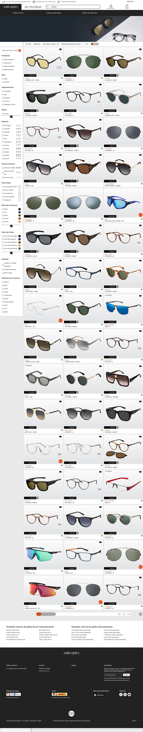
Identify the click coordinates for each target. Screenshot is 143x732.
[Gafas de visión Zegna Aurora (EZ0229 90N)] (43, 378)
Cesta (127, 8)
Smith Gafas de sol (45, 637)
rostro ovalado (8, 190)
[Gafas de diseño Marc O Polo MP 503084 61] (83, 96)
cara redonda (8, 193)
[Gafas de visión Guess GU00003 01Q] (43, 166)
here (127, 680)
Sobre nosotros (11, 665)
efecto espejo (8, 273)
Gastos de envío (44, 671)
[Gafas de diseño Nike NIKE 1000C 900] (43, 307)
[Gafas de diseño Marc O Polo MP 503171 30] (43, 131)
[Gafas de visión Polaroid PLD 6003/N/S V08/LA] (83, 131)
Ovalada (6, 152)
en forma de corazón (10, 186)
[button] (10, 7)
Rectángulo (7, 125)
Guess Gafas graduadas (79, 635)
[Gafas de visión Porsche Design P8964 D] (123, 307)
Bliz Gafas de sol (44, 630)
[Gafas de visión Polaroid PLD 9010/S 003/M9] (43, 96)
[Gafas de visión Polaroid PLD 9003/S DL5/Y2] (43, 237)
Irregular (6, 155)
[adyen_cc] (7, 694)
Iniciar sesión (110, 8)
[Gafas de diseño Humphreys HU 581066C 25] (83, 589)
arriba (134, 720)
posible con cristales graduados (10, 264)
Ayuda (74, 665)
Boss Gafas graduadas (79, 637)
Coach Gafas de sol (45, 639)
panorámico (7, 142)
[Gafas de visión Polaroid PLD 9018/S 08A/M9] (123, 413)
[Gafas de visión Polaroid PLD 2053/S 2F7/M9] (83, 378)
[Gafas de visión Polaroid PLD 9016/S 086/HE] (83, 166)
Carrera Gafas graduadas (112, 632)
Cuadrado (7, 128)
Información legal (35, 720)
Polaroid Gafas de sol (13, 632)
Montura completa (9, 168)
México (132, 1)
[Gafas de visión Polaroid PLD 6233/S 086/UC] (83, 307)
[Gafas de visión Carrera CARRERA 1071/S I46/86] (43, 342)
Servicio (41, 665)
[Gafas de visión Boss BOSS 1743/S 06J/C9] (43, 413)
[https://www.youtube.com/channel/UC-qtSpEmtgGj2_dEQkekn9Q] (129, 695)
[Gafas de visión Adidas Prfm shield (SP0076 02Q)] (43, 554)
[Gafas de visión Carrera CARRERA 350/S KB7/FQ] (83, 342)
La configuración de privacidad (16, 668)
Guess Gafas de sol (12, 635)
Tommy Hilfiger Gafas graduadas (82, 639)
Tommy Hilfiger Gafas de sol (48, 635)
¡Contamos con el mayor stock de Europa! (18, 1)
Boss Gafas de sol (12, 637)
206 (129, 614)
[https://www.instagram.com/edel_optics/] (125, 695)
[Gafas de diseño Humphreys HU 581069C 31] (43, 202)
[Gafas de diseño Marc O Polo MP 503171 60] (43, 518)
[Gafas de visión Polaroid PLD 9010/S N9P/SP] (43, 483)
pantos (6, 135)
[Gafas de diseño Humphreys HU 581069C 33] (123, 131)
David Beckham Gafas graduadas (115, 639)
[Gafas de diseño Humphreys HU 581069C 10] (83, 61)
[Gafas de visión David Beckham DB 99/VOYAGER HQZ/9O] (123, 166)
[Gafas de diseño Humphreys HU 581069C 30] (83, 202)
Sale (5, 94)
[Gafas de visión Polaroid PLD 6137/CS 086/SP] (123, 448)
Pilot (5, 138)
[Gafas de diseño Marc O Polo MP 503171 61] (123, 342)
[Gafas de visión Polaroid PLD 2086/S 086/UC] (123, 272)
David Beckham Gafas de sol (15, 639)
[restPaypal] (18, 694)
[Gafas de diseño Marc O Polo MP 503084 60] (123, 237)
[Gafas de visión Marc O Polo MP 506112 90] (123, 518)
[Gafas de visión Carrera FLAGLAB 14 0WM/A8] (123, 378)
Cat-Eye (6, 145)
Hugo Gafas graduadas (111, 637)
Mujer (5, 78)
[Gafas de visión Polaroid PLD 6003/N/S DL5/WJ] (83, 518)
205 (124, 614)
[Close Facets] (11, 44)
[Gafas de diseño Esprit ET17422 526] (83, 272)
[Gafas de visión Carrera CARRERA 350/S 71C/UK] (43, 61)
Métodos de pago (44, 668)
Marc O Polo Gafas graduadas (81, 632)
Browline (6, 158)
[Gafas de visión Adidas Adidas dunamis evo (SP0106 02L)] (43, 589)
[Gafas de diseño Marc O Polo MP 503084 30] (83, 483)
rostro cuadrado (9, 196)
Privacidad (25, 720)
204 (119, 614)
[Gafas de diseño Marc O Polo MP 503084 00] (83, 448)
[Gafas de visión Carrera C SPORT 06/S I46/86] (43, 272)
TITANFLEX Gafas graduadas (113, 635)
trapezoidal (7, 200)
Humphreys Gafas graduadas (81, 630)
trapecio (6, 148)
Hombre (6, 82)
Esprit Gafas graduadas (111, 630)
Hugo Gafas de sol (45, 632)
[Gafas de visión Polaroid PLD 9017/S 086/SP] (83, 237)
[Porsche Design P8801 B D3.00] (123, 483)
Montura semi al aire (9, 172)
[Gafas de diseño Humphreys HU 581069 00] (43, 448)
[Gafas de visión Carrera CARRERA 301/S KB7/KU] (123, 96)
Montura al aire (8, 177)
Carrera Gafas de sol (12, 630)
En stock (6, 101)
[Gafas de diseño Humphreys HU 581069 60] (123, 589)
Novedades (7, 91)
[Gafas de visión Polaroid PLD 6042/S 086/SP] (123, 61)
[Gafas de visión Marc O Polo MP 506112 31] (83, 413)
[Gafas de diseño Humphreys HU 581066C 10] (123, 554)
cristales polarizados (10, 269)
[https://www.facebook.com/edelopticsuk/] (121, 695)
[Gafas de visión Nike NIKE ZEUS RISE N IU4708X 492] (123, 202)
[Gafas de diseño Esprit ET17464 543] (83, 554)
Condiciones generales (13, 720)
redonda (6, 132)
